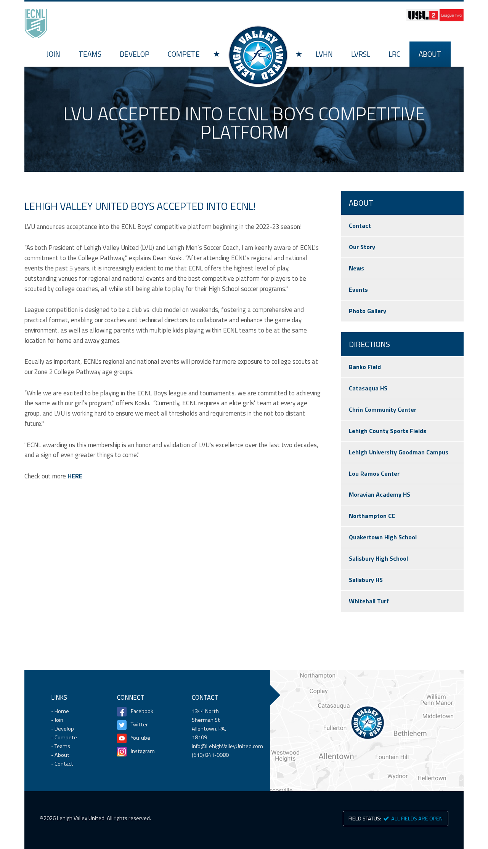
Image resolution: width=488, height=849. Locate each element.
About (430, 53)
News (356, 268)
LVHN (324, 53)
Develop (134, 53)
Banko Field (365, 366)
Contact (360, 225)
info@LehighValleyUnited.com (227, 746)
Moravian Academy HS (379, 494)
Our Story (362, 246)
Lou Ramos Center (374, 473)
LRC (394, 53)
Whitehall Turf (369, 601)
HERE (74, 476)
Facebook (142, 711)
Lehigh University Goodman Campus (398, 452)
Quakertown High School (383, 537)
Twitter (139, 724)
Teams (90, 53)
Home (258, 55)
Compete (184, 53)
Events (358, 289)
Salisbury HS (366, 579)
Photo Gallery (367, 310)
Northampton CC (372, 515)
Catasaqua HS (368, 388)
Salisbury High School (378, 558)
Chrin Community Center (382, 409)
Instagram (143, 751)
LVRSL (360, 53)
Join (53, 53)
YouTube (140, 738)
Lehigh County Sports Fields (387, 430)
